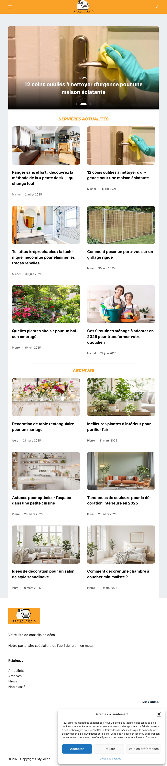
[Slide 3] (90, 104)
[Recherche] (157, 7)
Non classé (16, 687)
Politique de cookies (109, 758)
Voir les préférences (144, 749)
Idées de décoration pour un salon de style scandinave (43, 574)
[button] (159, 714)
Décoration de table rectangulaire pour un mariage (43, 427)
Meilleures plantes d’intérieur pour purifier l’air (119, 427)
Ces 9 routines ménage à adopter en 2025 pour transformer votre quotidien (120, 336)
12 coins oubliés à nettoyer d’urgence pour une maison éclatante (83, 88)
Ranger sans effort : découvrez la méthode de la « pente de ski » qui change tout (43, 178)
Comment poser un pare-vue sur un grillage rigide (120, 254)
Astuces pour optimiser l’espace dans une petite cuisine (41, 500)
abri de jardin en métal (76, 645)
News (83, 77)
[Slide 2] (83, 104)
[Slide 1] (76, 104)
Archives (15, 676)
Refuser (109, 749)
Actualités (16, 671)
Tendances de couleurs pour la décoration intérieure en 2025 (119, 500)
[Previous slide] (31, 69)
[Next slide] (135, 69)
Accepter (77, 749)
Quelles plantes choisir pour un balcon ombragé (45, 334)
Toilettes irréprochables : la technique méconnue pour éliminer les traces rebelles (43, 257)
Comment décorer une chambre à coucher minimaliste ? (118, 574)
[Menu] (10, 7)
